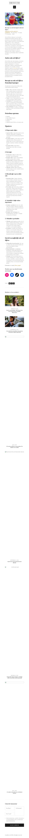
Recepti (16, 31)
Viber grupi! (18, 265)
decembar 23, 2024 (14, 329)
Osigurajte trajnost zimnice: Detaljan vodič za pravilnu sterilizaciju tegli (14, 677)
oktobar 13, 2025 (14, 675)
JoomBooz (7, 835)
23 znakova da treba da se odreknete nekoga (14, 793)
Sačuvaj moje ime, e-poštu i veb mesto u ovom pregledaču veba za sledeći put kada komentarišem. (15, 820)
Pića (12, 31)
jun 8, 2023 (14, 444)
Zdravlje (8, 32)
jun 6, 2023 (14, 790)
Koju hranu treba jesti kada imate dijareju (15, 562)
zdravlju (15, 68)
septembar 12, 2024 (14, 560)
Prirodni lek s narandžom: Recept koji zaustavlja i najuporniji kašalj (14, 332)
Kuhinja (8, 31)
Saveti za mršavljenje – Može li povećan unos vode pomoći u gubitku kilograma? (14, 311)
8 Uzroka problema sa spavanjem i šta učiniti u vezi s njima (14, 447)
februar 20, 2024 (14, 308)
